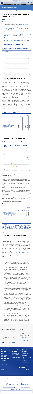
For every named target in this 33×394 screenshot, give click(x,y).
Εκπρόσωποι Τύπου (7, 342)
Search (28, 3)
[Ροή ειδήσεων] (31, 370)
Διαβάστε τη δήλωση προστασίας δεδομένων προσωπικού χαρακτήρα (9, 387)
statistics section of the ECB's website (17, 252)
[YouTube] (26, 370)
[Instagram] (24, 370)
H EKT (2, 353)
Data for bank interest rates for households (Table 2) (15, 235)
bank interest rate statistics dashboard (16, 242)
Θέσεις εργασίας (4, 355)
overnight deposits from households (13, 40)
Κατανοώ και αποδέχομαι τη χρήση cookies (17, 389)
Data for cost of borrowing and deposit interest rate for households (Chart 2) (14, 175)
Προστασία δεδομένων (26, 353)
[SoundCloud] (29, 370)
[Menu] (31, 3)
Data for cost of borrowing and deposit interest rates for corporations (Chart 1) (14, 79)
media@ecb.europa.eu (25, 342)
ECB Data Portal (21, 249)
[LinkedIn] (21, 370)
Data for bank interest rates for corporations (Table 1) (15, 138)
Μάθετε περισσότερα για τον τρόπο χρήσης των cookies (25, 387)
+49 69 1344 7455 (24, 340)
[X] (19, 370)
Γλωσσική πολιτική (25, 362)
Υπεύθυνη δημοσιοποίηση (16, 357)
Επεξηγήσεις (3, 356)
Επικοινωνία (3, 360)
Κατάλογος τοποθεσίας (5, 364)
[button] (31, 1)
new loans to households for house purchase (17, 28)
